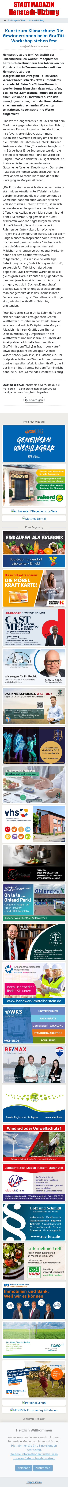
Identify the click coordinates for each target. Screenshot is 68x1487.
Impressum (34, 1482)
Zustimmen (42, 1468)
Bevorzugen (35, 400)
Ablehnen (24, 1468)
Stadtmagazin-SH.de (16, 20)
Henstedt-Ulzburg (36, 20)
